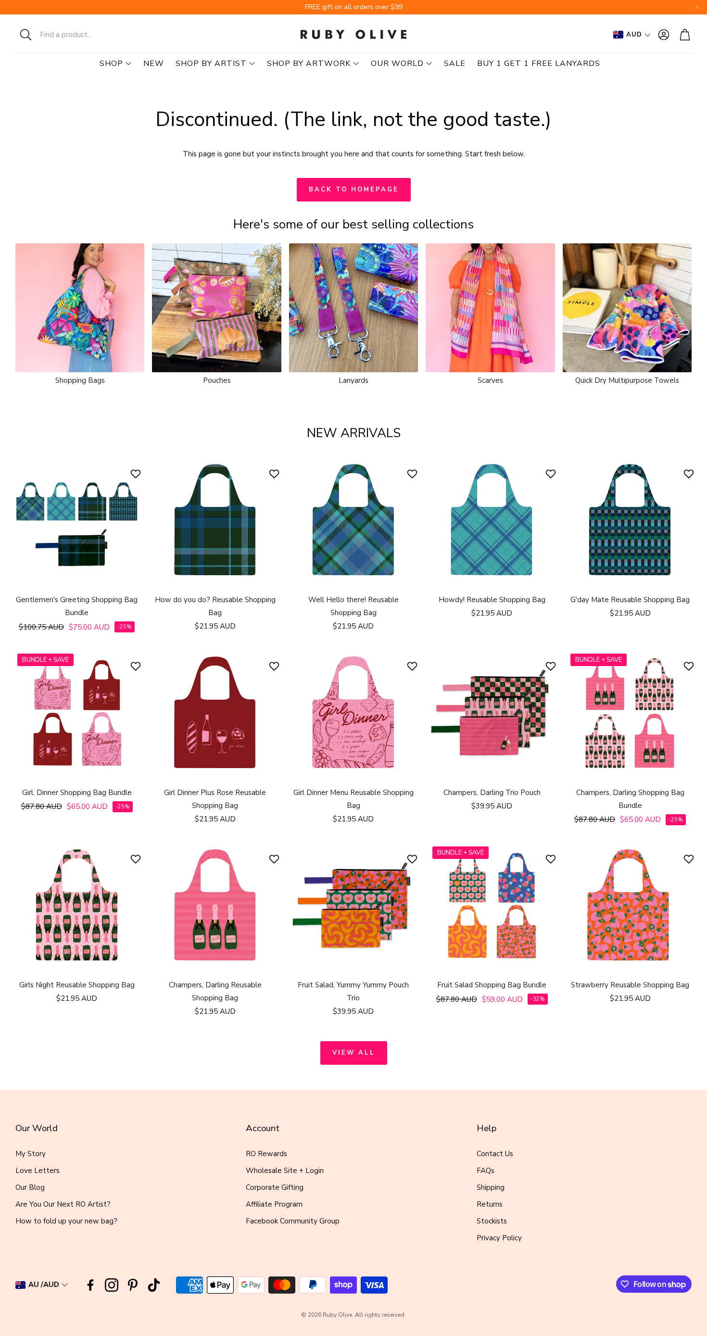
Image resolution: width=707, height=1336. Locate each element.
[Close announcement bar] (697, 7)
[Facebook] (90, 1285)
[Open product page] (79, 307)
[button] (74, 34)
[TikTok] (154, 1285)
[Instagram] (111, 1285)
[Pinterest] (132, 1285)
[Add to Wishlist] (136, 473)
